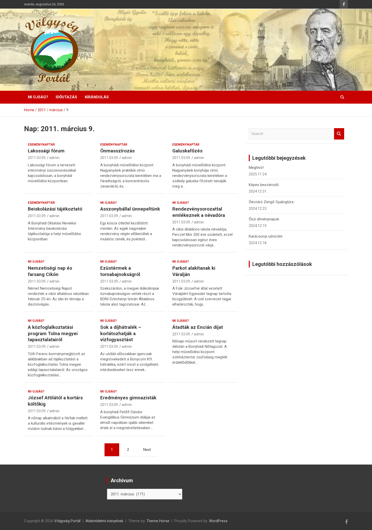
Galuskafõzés (187, 151)
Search (339, 134)
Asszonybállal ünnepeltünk (130, 209)
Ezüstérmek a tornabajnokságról (120, 271)
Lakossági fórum (46, 151)
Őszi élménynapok (264, 219)
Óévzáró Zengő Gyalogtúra (271, 202)
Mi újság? (38, 97)
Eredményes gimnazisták (128, 398)
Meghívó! (256, 167)
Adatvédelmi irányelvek (104, 521)
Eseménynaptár (41, 144)
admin (54, 158)
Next (147, 449)
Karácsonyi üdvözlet (265, 236)
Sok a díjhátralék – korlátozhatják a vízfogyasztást (120, 333)
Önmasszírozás (117, 151)
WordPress (218, 521)
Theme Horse (158, 521)
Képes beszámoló (264, 184)
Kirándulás (97, 97)
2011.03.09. (37, 158)
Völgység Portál (67, 521)
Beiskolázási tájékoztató (55, 209)
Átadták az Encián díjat (197, 327)
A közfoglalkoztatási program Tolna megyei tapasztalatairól (53, 333)
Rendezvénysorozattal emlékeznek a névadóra (198, 212)
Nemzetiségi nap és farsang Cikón (50, 271)
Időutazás (66, 97)
